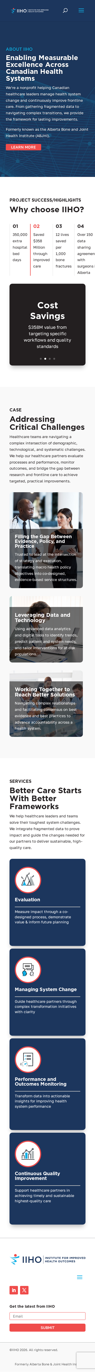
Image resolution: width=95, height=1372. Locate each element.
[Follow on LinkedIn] (14, 1290)
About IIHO (19, 49)
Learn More (23, 147)
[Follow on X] (24, 1290)
